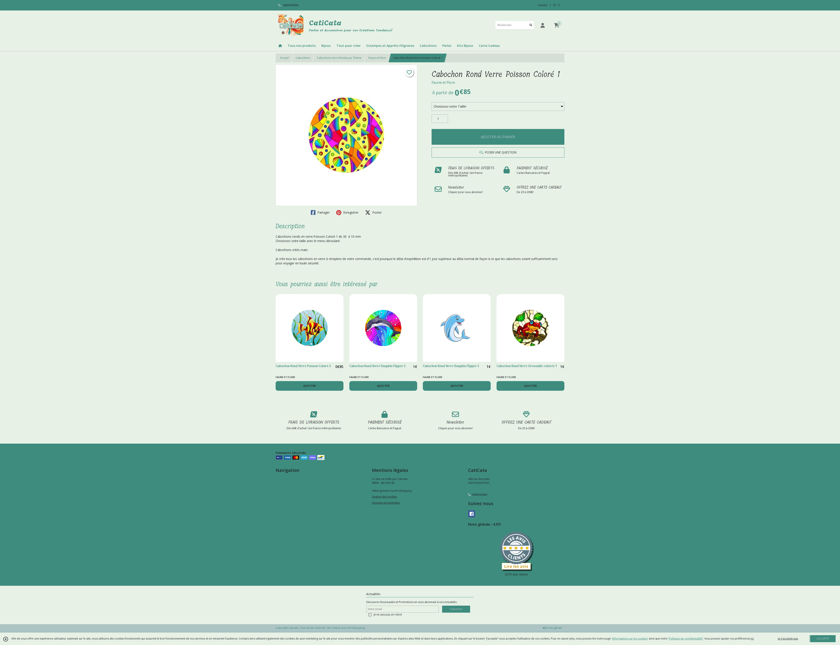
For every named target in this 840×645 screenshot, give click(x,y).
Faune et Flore (377, 58)
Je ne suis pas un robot (388, 614)
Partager (323, 212)
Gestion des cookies (384, 497)
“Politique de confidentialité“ (685, 638)
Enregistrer (350, 212)
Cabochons (303, 58)
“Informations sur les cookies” (629, 638)
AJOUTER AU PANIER (498, 136)
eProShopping (356, 628)
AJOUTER (309, 386)
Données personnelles (386, 503)
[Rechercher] (531, 25)
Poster (376, 212)
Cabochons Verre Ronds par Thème (339, 58)
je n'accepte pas (788, 638)
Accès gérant (553, 628)
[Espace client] (542, 25)
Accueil (284, 58)
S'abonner (456, 609)
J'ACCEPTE (823, 638)
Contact (542, 5)
